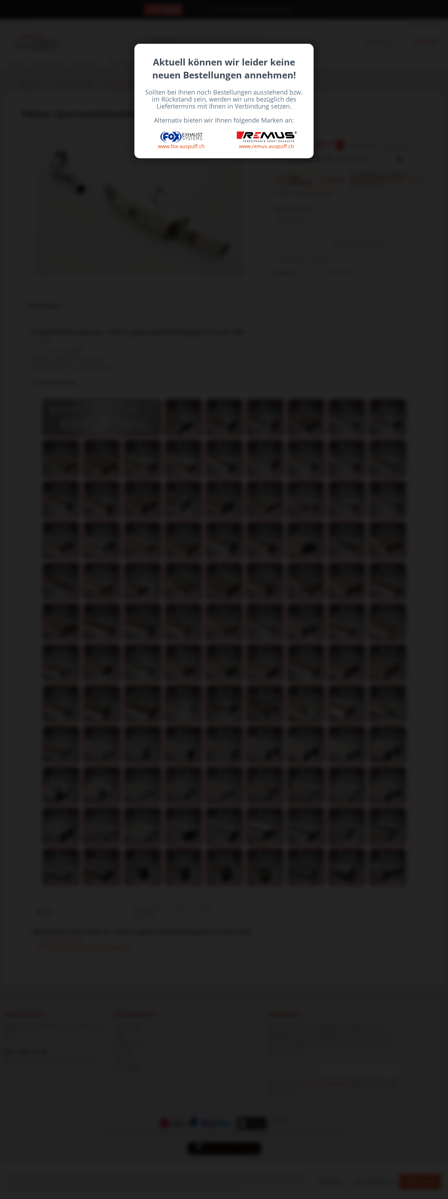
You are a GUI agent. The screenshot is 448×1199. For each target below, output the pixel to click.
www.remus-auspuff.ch (266, 146)
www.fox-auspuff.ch (181, 146)
